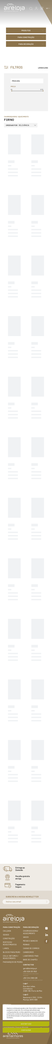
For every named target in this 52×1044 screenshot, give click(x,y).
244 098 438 (32, 978)
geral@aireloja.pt (30, 968)
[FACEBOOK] (46, 941)
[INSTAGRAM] (46, 928)
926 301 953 (32, 971)
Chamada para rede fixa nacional (33, 980)
